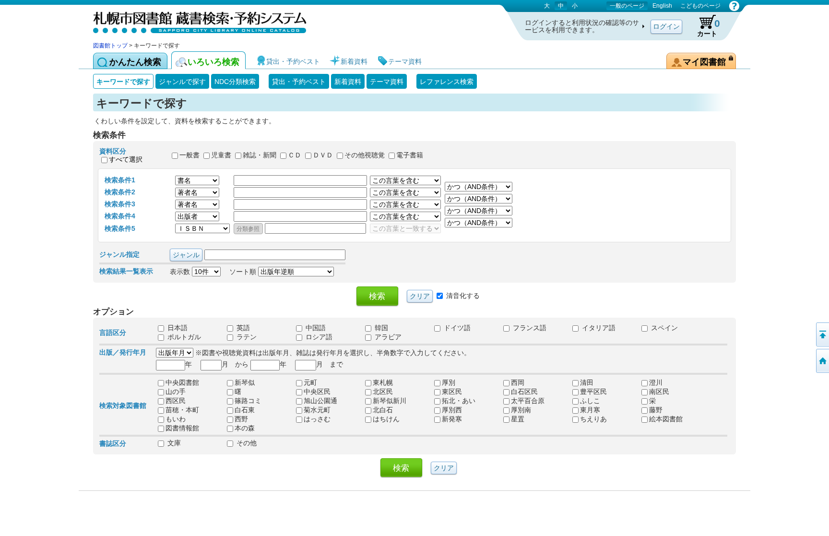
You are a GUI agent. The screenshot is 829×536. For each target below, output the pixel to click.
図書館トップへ (822, 361)
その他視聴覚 (364, 155)
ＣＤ (294, 155)
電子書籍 (409, 155)
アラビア (387, 337)
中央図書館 (182, 382)
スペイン (663, 328)
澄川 (656, 382)
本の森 (245, 428)
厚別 (448, 382)
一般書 (189, 155)
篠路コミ (248, 401)
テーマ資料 (386, 81)
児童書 (221, 155)
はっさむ (317, 419)
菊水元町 (317, 410)
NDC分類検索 (235, 81)
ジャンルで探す (182, 81)
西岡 (517, 382)
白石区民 (524, 391)
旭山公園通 (320, 401)
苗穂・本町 (182, 410)
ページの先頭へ (822, 334)
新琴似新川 (389, 401)
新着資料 (347, 81)
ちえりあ (593, 419)
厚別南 (521, 410)
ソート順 (243, 271)
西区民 (176, 401)
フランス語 (528, 328)
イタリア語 (598, 328)
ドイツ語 (456, 328)
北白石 (383, 410)
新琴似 (245, 382)
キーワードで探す (123, 81)
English (662, 5)
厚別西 (452, 410)
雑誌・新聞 (259, 155)
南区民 (659, 391)
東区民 (452, 391)
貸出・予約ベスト (299, 81)
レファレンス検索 (447, 81)
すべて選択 (125, 159)
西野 (241, 419)
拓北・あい (458, 401)
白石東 (245, 410)
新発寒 (452, 419)
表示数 (181, 271)
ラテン (246, 337)
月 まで (329, 364)
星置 (517, 419)
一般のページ (627, 5)
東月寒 (590, 410)
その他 (246, 443)
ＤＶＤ (323, 155)
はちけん (386, 419)
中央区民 (317, 391)
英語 (242, 328)
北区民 (383, 391)
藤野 (656, 410)
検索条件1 (120, 180)
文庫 (173, 443)
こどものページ (700, 5)
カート (708, 27)
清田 (586, 382)
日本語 (177, 328)
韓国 (380, 328)
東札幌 (383, 382)
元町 (310, 382)
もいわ (176, 419)
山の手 (176, 391)
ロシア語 (318, 337)
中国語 (315, 328)
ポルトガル (183, 337)
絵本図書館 (666, 419)
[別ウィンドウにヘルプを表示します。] (734, 5)
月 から (235, 364)
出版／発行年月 (122, 352)
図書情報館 (182, 428)
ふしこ (590, 401)
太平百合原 (528, 401)
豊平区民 (593, 391)
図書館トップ (110, 45)
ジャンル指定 (119, 254)
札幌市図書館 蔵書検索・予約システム (194, 20)
